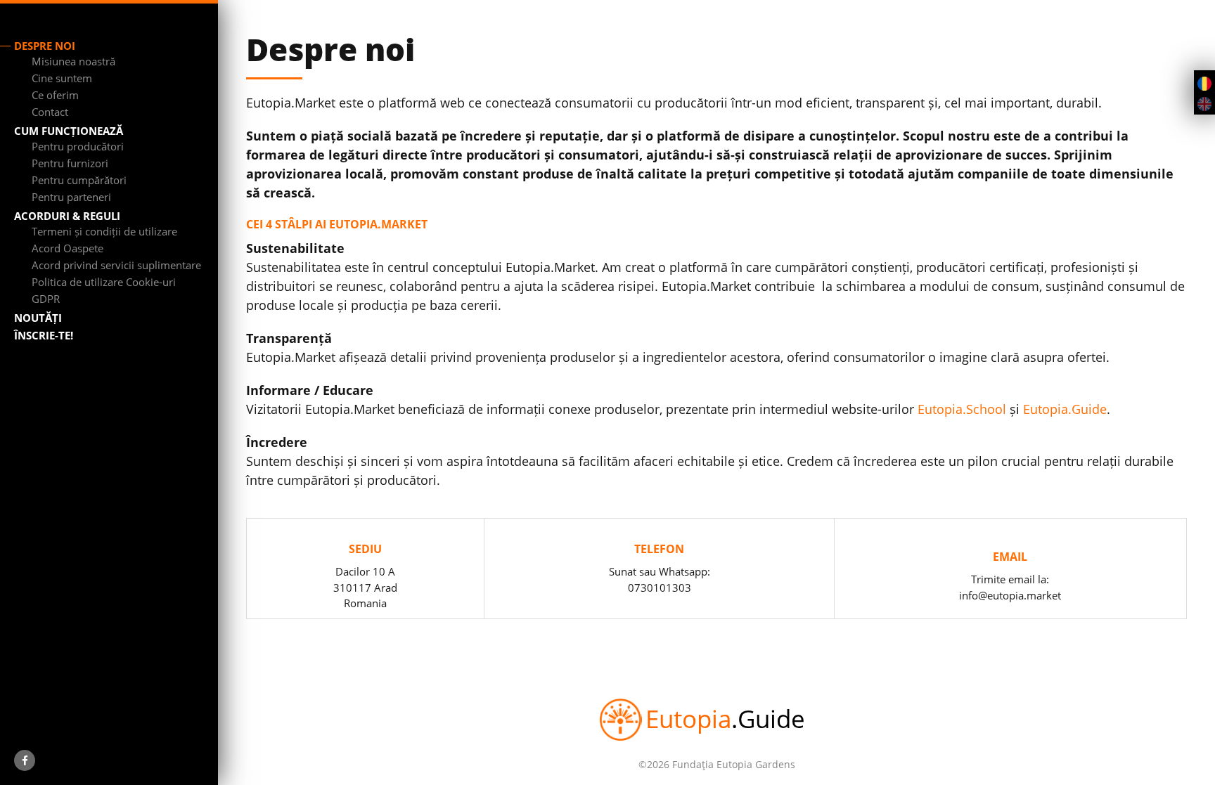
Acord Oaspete (67, 248)
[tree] (116, 86)
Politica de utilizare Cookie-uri (104, 282)
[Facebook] (24, 760)
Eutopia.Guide (1065, 409)
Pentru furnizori (70, 163)
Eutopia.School (962, 409)
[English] (1204, 102)
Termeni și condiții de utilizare (104, 231)
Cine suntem (62, 78)
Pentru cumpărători (79, 180)
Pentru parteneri (71, 197)
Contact (50, 112)
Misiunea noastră (73, 61)
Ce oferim (55, 95)
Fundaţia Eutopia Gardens (733, 764)
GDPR (46, 299)
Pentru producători (78, 146)
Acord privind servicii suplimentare (116, 265)
